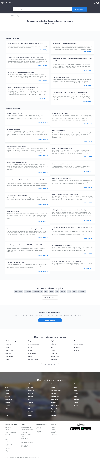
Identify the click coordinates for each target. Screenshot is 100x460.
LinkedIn (53, 429)
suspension (55, 356)
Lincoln (53, 384)
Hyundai (31, 393)
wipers (76, 350)
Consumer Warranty (27, 427)
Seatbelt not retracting (14, 113)
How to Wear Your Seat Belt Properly (65, 43)
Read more (42, 50)
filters (30, 347)
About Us (8, 427)
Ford (6, 412)
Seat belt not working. (59, 130)
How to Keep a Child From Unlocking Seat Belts (23, 87)
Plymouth (54, 409)
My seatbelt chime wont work (61, 245)
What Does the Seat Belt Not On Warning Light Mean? (25, 43)
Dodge (7, 406)
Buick (7, 393)
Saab (75, 387)
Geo (6, 415)
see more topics (50, 297)
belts (7, 347)
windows (77, 347)
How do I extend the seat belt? (17, 196)
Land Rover (32, 412)
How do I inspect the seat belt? (62, 178)
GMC (29, 384)
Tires (75, 341)
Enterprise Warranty (26, 429)
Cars (6, 439)
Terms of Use (24, 438)
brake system (9, 350)
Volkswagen (78, 409)
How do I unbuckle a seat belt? (62, 164)
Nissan (53, 402)
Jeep (29, 406)
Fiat (6, 409)
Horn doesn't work (13, 211)
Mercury (54, 393)
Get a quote (50, 320)
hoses (30, 356)
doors (7, 359)
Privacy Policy (25, 432)
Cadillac (8, 396)
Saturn (76, 390)
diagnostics (9, 356)
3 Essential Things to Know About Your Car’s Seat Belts (25, 57)
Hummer (31, 390)
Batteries (8, 344)
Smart (76, 396)
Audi (7, 387)
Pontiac (53, 412)
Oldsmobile (55, 406)
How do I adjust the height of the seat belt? (66, 194)
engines (31, 341)
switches (54, 359)
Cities (7, 437)
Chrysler (8, 402)
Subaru (76, 399)
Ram (75, 384)
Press (7, 429)
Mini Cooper (55, 396)
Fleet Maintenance (10, 432)
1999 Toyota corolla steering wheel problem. (66, 261)
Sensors (53, 350)
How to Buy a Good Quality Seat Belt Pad (21, 72)
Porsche (53, 415)
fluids (30, 350)
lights (53, 341)
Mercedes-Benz (56, 390)
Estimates (8, 442)
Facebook (54, 427)
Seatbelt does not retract (60, 113)
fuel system (32, 353)
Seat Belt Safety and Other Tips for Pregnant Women (70, 92)
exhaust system (33, 344)
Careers (7, 434)
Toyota (76, 406)
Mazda (53, 387)
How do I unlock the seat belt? (16, 146)
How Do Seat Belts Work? (61, 77)
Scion (76, 393)
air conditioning (10, 341)
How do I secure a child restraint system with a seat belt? (25, 180)
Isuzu (30, 399)
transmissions (78, 344)
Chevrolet (8, 399)
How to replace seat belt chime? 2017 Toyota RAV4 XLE (24, 245)
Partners (7, 448)
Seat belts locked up (13, 129)
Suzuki (76, 402)
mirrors (53, 344)
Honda (30, 387)
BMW (7, 390)
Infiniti (30, 396)
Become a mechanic (59, 3)
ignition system (33, 359)
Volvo (76, 412)
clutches (8, 353)
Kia (29, 409)
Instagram (54, 434)
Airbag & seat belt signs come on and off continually (69, 210)
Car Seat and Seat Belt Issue (16, 262)
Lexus (30, 415)
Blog (6, 451)
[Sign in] (97, 3)
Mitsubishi (54, 399)
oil (52, 347)
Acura (7, 384)
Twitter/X (53, 432)
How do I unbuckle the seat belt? (17, 162)
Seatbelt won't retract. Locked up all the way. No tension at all (27, 229)
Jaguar (30, 402)
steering (54, 353)
